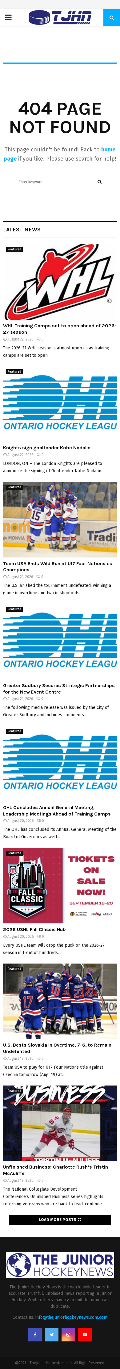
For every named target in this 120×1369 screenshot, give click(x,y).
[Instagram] (68, 1334)
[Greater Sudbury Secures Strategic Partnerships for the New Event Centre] (60, 641)
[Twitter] (51, 1334)
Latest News (22, 229)
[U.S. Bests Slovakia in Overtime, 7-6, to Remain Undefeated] (60, 1001)
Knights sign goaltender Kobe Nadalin (46, 448)
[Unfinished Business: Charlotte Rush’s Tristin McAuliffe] (60, 1123)
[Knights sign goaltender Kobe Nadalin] (60, 404)
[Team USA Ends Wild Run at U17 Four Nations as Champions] (60, 519)
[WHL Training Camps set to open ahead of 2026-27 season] (60, 282)
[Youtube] (85, 1334)
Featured (14, 249)
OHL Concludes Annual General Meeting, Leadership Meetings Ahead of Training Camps (57, 810)
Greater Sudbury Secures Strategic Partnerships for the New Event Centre (59, 689)
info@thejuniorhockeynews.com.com (71, 1317)
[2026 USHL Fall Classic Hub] (60, 885)
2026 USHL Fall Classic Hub (34, 929)
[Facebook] (35, 1334)
